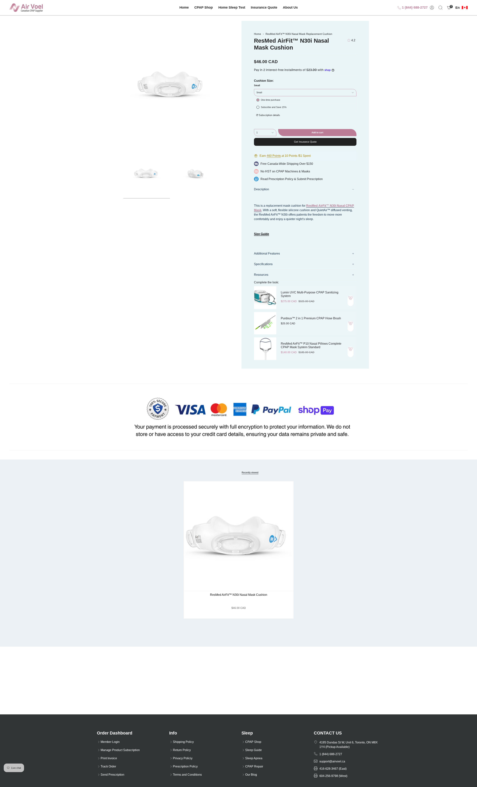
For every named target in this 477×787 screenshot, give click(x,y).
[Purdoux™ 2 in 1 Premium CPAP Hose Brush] (265, 323)
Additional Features (267, 253)
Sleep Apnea (253, 758)
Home (257, 33)
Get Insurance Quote (305, 141)
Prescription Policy (280, 179)
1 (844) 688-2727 (414, 7)
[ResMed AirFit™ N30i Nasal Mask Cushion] (238, 536)
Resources (261, 274)
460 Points (274, 155)
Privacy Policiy (182, 758)
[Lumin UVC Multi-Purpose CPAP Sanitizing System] (265, 297)
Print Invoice (109, 758)
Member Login (110, 741)
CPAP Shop (253, 741)
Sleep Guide (253, 750)
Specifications (263, 264)
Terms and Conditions (187, 774)
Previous (108, 84)
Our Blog (251, 774)
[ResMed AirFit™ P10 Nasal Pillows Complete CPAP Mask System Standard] (265, 348)
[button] (204, 7)
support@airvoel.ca (332, 761)
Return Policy (182, 750)
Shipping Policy (183, 741)
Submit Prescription (310, 179)
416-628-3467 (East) (333, 768)
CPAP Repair (254, 766)
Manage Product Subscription (120, 750)
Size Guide (261, 234)
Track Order (108, 766)
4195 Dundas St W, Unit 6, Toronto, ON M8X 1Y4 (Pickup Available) (348, 744)
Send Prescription (112, 774)
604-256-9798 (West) (333, 776)
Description (261, 189)
